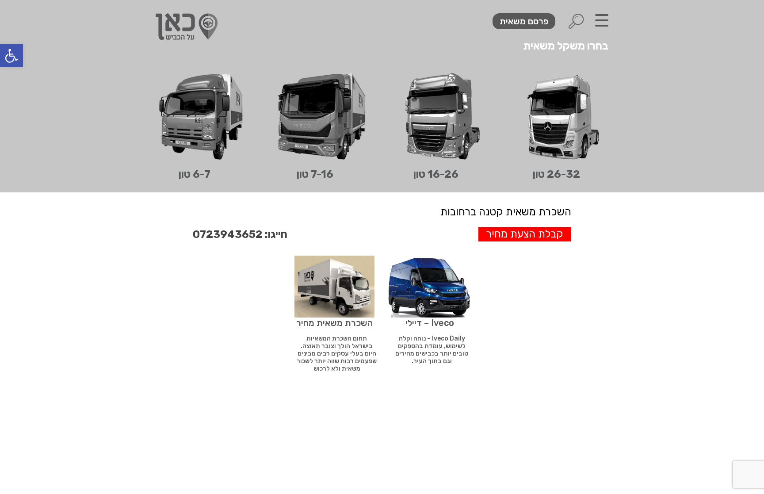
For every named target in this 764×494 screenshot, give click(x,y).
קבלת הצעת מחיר (524, 234)
